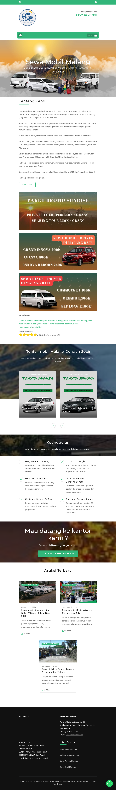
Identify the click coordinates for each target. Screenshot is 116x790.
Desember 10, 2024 (28, 607)
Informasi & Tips (69, 585)
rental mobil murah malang (75, 320)
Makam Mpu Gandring (69, 755)
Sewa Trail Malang (68, 767)
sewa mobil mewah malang (32, 320)
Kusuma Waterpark (68, 749)
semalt (29, 327)
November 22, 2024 (49, 666)
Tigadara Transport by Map (58, 554)
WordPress (57, 784)
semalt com (63, 324)
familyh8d (37, 327)
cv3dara (26, 634)
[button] (53, 425)
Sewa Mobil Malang (74, 734)
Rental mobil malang (29, 585)
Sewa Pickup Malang (69, 761)
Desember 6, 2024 (69, 607)
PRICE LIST (27, 185)
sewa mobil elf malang (48, 324)
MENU (90, 35)
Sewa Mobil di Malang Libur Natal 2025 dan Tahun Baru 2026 (36, 613)
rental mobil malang (53, 320)
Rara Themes (79, 781)
